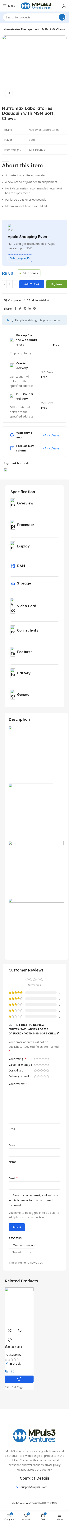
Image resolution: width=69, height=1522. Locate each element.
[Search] (62, 17)
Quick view (20, 1330)
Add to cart (31, 284)
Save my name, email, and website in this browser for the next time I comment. (33, 1200)
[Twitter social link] (19, 308)
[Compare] (9, 1330)
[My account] (64, 6)
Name (14, 1162)
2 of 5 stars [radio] (38, 1058)
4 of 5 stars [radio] (44, 1058)
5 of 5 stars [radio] (47, 1058)
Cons (12, 1145)
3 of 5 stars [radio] (41, 1058)
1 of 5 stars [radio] (35, 1058)
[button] (19, 1379)
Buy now (56, 284)
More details (51, 435)
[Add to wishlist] (9, 1340)
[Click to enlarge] (8, 93)
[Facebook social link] (15, 308)
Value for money (20, 1064)
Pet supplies (13, 1354)
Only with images (24, 1245)
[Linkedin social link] (29, 308)
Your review (18, 1084)
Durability (15, 1070)
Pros (12, 1129)
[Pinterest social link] (24, 308)
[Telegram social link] (34, 308)
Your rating (17, 1059)
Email (13, 1178)
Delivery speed (19, 1076)
